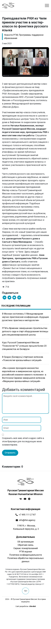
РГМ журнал (25, 551)
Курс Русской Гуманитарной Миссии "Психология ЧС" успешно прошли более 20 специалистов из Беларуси (24, 345)
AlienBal (32, 606)
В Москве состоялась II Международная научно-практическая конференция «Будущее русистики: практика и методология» (25, 317)
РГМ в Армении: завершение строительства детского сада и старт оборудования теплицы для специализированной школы (25, 331)
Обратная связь (25, 545)
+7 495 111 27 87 (27, 514)
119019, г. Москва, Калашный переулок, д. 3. (26, 527)
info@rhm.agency (27, 520)
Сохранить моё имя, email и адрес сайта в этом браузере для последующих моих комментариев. (23, 441)
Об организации (25, 541)
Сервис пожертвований (25, 548)
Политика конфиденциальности (25, 555)
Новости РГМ (11, 35)
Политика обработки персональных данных (25, 560)
